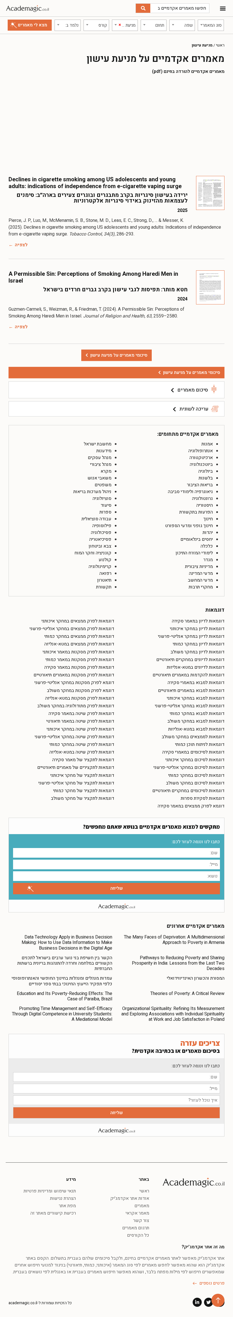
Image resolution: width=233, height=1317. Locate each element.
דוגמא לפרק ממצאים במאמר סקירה (191, 806)
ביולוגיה (205, 471)
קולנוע (105, 559)
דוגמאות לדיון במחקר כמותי (198, 644)
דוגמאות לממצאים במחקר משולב (193, 736)
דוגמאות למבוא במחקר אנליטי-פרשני (189, 705)
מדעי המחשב (200, 580)
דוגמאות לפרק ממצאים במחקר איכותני (77, 621)
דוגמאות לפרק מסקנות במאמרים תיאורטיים (74, 675)
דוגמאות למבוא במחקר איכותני (195, 698)
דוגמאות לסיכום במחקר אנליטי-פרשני (188, 767)
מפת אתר (67, 1205)
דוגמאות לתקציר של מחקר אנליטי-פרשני (76, 783)
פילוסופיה (101, 525)
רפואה (105, 573)
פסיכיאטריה (100, 539)
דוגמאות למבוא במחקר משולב (195, 721)
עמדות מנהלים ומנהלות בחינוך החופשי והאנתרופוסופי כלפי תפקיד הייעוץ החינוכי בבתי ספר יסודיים (62, 981)
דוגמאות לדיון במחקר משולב (197, 652)
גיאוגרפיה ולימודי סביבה (190, 491)
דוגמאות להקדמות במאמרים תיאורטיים (188, 675)
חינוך (208, 519)
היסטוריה (204, 505)
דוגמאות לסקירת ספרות (202, 798)
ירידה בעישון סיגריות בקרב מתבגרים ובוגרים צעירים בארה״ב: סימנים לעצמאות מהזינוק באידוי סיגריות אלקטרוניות (102, 198)
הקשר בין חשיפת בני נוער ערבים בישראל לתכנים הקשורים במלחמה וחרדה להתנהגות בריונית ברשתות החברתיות (64, 963)
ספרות (105, 512)
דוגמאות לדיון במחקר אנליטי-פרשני (191, 636)
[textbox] (210, 25)
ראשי (220, 45)
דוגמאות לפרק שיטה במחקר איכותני (80, 729)
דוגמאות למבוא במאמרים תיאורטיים (191, 690)
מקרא (106, 471)
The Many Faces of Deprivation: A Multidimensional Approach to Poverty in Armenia (174, 940)
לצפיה (21, 244)
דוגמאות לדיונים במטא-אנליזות (195, 667)
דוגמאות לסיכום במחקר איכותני (194, 759)
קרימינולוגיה (100, 566)
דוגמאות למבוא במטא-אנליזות (196, 729)
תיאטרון (104, 580)
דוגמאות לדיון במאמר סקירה (198, 621)
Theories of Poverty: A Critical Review (187, 993)
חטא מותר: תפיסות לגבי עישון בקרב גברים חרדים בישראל (115, 289)
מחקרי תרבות (201, 587)
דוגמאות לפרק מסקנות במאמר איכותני (78, 652)
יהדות (208, 532)
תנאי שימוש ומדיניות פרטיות (50, 1191)
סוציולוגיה (102, 498)
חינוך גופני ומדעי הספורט (189, 525)
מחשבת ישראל (97, 444)
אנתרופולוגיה (200, 450)
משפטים (103, 484)
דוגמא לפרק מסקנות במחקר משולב (80, 690)
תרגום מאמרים (135, 1228)
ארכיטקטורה (201, 457)
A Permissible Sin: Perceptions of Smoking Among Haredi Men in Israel (93, 277)
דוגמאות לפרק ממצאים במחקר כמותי (79, 636)
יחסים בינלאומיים (196, 539)
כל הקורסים (138, 1235)
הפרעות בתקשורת (196, 512)
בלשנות (206, 478)
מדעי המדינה (201, 573)
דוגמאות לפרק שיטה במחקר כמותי (81, 744)
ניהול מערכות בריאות (92, 491)
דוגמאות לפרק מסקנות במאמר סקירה (79, 667)
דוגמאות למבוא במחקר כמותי (197, 713)
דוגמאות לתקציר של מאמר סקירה (83, 759)
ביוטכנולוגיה (201, 464)
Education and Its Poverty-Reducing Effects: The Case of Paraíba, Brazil (64, 996)
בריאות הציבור (200, 484)
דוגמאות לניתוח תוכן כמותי (199, 744)
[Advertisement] (116, 125)
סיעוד (106, 505)
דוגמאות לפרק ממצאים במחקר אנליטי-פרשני (72, 628)
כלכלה (207, 546)
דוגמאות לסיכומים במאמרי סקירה (193, 752)
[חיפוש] (143, 8)
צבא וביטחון (100, 546)
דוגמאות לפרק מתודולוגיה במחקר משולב (75, 705)
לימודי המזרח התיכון (194, 553)
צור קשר (141, 1220)
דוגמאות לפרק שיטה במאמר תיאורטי (80, 721)
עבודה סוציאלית (96, 519)
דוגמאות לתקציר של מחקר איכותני (82, 775)
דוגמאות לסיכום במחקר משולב (195, 783)
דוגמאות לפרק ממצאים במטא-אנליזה (79, 644)
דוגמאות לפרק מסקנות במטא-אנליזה (79, 698)
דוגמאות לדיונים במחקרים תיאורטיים (190, 659)
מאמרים (141, 1205)
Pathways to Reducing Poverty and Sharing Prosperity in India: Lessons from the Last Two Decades (178, 963)
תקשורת (103, 587)
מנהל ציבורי (100, 464)
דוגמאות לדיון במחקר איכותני (197, 628)
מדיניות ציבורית (199, 566)
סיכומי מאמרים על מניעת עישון (191, 372)
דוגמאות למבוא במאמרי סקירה (196, 682)
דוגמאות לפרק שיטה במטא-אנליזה (81, 752)
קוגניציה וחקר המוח (92, 553)
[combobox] (211, 25)
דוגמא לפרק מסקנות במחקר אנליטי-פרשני (74, 682)
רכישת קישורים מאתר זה (53, 1213)
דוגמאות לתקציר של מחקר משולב (82, 798)
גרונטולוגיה (202, 498)
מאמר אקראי (137, 1213)
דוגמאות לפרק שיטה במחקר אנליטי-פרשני (74, 736)
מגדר (208, 559)
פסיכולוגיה (101, 532)
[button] (222, 8)
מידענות (103, 450)
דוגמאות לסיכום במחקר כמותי (196, 775)
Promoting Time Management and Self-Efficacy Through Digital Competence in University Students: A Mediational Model (62, 1014)
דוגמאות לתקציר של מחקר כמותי (83, 790)
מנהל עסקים (99, 457)
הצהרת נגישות (63, 1198)
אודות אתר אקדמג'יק (129, 1198)
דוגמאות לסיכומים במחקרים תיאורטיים (188, 790)
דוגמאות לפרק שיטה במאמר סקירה (81, 713)
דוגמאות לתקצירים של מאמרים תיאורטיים (75, 767)
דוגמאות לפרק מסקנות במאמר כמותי (79, 659)
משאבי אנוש (99, 478)
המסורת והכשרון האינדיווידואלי (195, 978)
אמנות (207, 444)
